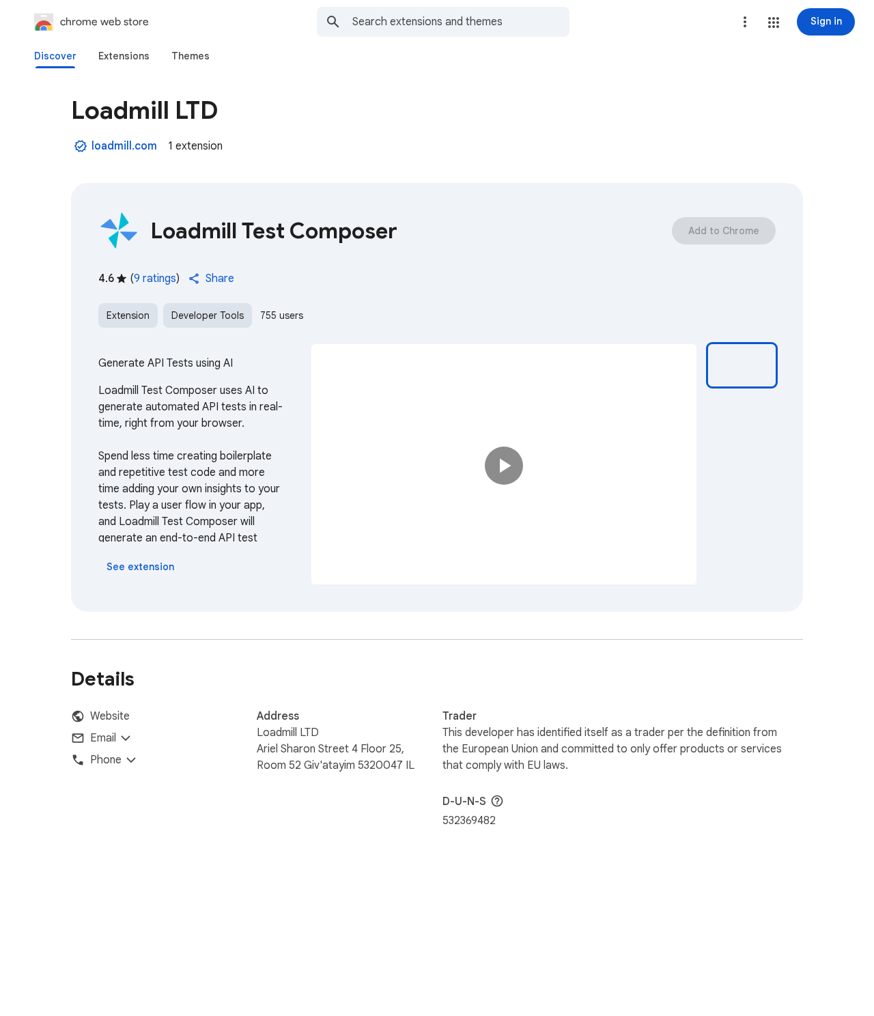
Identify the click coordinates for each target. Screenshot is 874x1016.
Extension (128, 315)
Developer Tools (207, 315)
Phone (106, 760)
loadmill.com (124, 146)
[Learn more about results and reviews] (497, 801)
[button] (773, 22)
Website (110, 716)
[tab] (55, 56)
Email (103, 738)
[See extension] (140, 566)
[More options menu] (745, 22)
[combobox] (460, 22)
